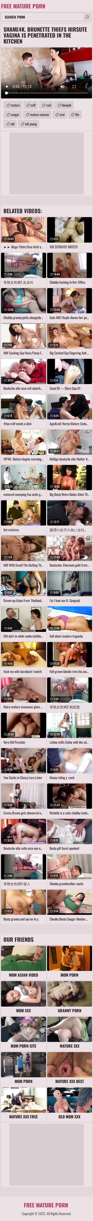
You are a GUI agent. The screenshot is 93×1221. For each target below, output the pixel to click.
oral (62, 114)
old (12, 123)
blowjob (66, 105)
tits (77, 114)
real (48, 105)
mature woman (39, 114)
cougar (15, 114)
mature (15, 105)
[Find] (87, 16)
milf (33, 105)
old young (31, 123)
